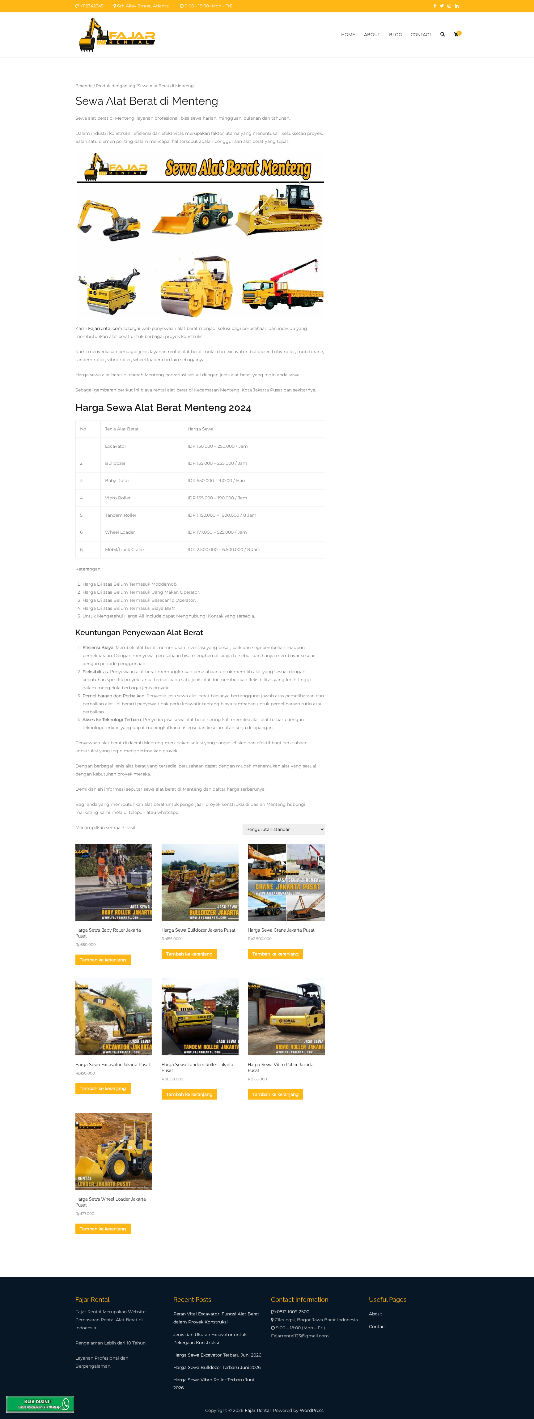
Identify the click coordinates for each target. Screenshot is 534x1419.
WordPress (312, 1410)
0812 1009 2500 (293, 1311)
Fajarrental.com (105, 328)
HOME (348, 34)
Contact (377, 1326)
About (375, 1314)
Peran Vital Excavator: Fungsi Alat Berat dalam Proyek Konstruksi (216, 1318)
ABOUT (372, 34)
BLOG (395, 34)
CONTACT (421, 34)
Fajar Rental (258, 1410)
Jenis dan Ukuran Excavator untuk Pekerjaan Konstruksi (210, 1338)
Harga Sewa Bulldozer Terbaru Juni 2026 (217, 1367)
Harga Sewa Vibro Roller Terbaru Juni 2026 (213, 1384)
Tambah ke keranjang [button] (103, 960)
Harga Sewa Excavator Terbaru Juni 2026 (217, 1355)
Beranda (84, 85)
